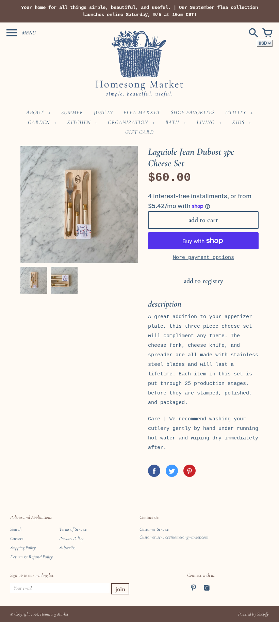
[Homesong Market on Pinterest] (193, 592)
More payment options (203, 258)
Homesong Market (54, 614)
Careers (16, 538)
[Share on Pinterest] (189, 471)
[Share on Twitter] (172, 471)
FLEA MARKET (142, 112)
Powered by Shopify (253, 614)
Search (15, 529)
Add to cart (203, 220)
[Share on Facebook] (154, 471)
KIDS (238, 122)
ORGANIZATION (128, 122)
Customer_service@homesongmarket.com (174, 537)
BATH (172, 122)
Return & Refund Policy (31, 557)
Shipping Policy (23, 547)
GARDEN (39, 122)
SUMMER (72, 112)
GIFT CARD (139, 132)
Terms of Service (73, 529)
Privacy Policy (71, 538)
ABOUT (35, 112)
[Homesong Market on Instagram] (206, 592)
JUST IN (103, 112)
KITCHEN (79, 122)
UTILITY (235, 112)
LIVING (206, 122)
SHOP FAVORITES (193, 112)
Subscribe (67, 547)
